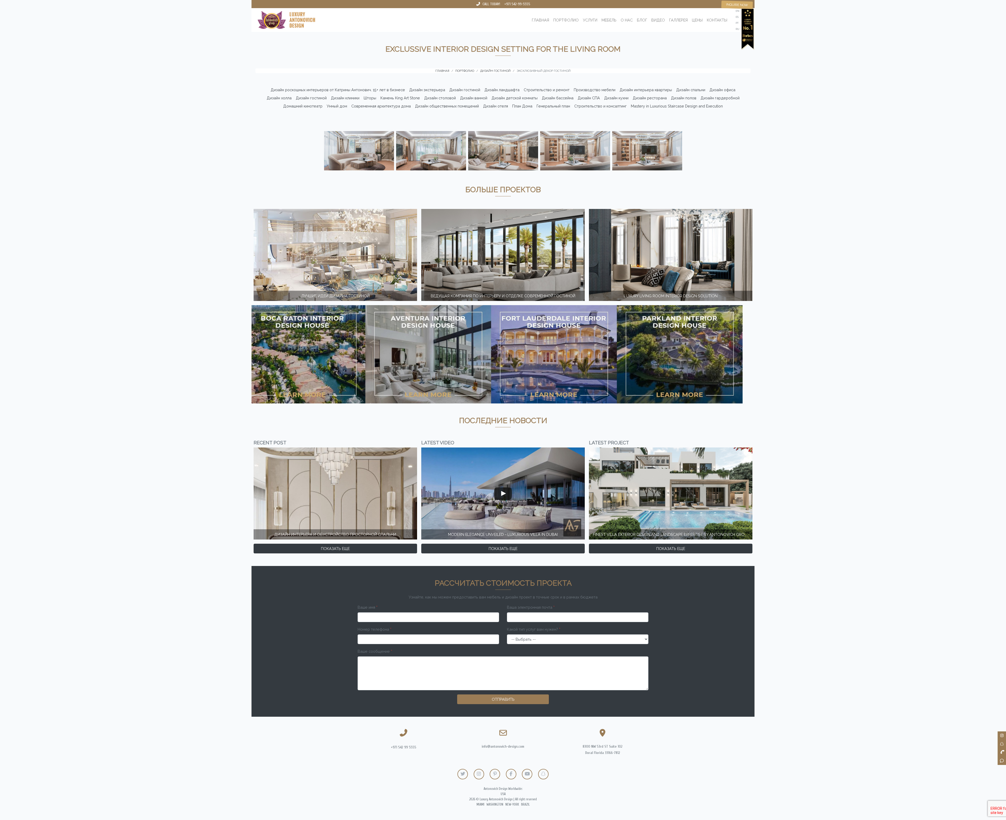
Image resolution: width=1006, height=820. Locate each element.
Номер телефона (374, 629)
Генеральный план (553, 106)
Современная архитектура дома (381, 106)
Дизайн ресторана (650, 98)
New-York (512, 804)
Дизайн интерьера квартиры (646, 90)
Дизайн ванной (473, 98)
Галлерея (678, 20)
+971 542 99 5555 (403, 747)
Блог (642, 20)
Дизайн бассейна (557, 98)
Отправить (503, 699)
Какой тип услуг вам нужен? (533, 629)
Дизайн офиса (722, 90)
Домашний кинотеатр (302, 106)
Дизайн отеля (495, 106)
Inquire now (737, 4)
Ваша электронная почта (531, 607)
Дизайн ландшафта (502, 90)
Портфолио (566, 20)
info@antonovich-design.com (503, 746)
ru (737, 29)
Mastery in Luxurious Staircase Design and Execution (677, 106)
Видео (658, 20)
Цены (697, 20)
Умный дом (337, 106)
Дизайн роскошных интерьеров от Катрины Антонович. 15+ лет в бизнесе (338, 90)
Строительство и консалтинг (600, 106)
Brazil (525, 804)
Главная (540, 20)
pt (737, 22)
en (737, 10)
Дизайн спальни (690, 90)
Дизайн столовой (440, 98)
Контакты (717, 20)
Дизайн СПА (589, 98)
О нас (627, 20)
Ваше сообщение (375, 651)
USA (503, 794)
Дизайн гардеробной (720, 98)
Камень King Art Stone (400, 98)
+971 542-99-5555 (517, 4)
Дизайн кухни (616, 98)
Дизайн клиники (345, 98)
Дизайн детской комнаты (514, 98)
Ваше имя (368, 607)
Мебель (609, 20)
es (737, 16)
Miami (480, 804)
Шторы (370, 98)
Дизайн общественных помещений (447, 106)
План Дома (522, 106)
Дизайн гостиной (464, 90)
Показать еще (335, 548)
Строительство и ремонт (547, 90)
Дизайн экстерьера (427, 90)
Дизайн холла (279, 98)
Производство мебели (594, 90)
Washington (494, 804)
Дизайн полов (683, 98)
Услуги (590, 20)
